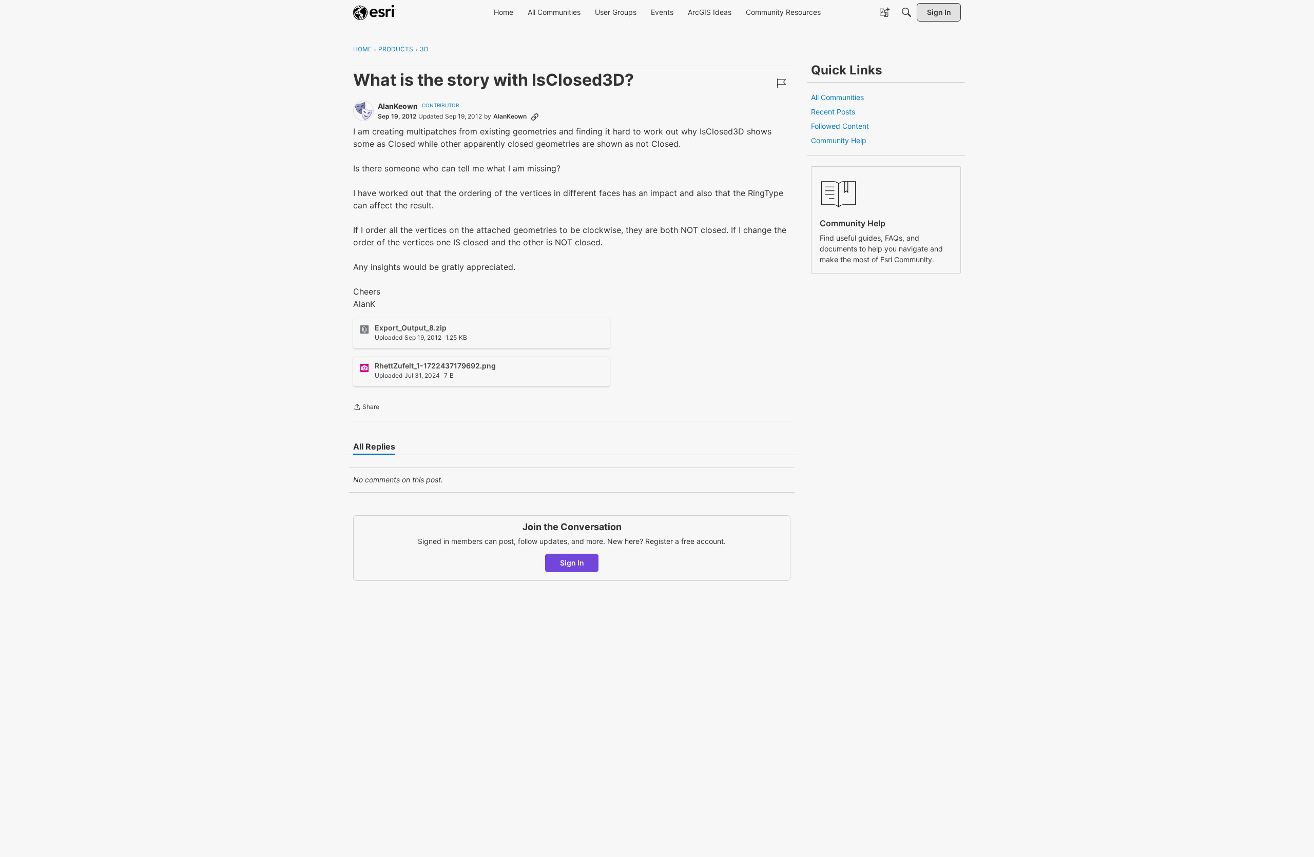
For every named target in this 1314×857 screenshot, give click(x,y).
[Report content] (781, 83)
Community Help (838, 140)
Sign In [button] (572, 562)
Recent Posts (833, 111)
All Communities (837, 97)
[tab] (374, 446)
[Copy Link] (535, 116)
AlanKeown (398, 106)
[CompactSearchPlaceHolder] (906, 12)
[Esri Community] (374, 12)
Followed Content (840, 126)
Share (366, 408)
